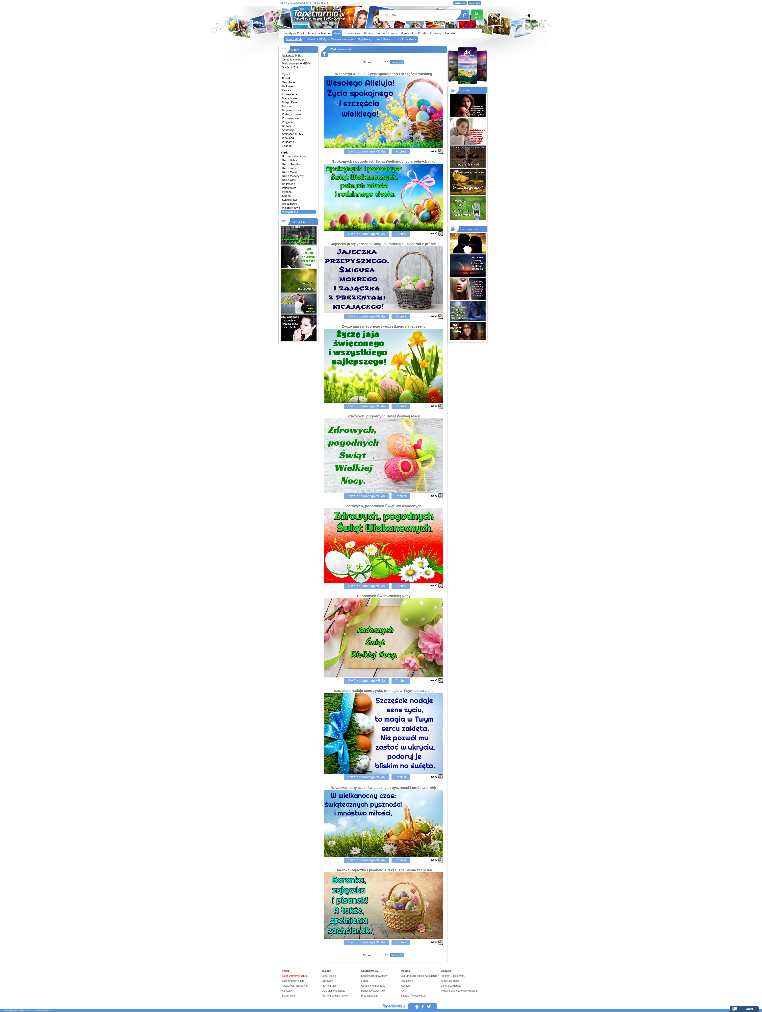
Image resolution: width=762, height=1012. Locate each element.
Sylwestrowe (290, 199)
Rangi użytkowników (373, 990)
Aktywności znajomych (295, 985)
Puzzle (422, 33)
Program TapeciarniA (453, 975)
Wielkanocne (290, 211)
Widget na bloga (450, 980)
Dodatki (450, 33)
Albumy (368, 33)
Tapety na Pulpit (294, 33)
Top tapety (327, 980)
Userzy (392, 33)
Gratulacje (288, 82)
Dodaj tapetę (328, 975)
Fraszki (286, 78)
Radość (287, 126)
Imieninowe (289, 187)
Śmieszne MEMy (292, 133)
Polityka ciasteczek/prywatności (459, 990)
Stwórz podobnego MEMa (366, 151)
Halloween (288, 86)
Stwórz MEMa (294, 39)
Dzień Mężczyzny (293, 175)
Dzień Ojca (289, 179)
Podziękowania (291, 114)
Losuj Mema (383, 39)
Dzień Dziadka (291, 164)
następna (397, 62)
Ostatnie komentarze (373, 985)
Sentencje (288, 129)
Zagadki (287, 145)
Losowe (464, 90)
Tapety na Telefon (319, 33)
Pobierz (400, 151)
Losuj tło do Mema (405, 39)
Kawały (286, 90)
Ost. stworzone (469, 229)
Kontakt (405, 985)
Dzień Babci (289, 160)
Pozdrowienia (290, 118)
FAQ (403, 990)
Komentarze (352, 33)
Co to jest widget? (451, 985)
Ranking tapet (329, 985)
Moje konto (408, 33)
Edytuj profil (288, 995)
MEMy (295, 49)
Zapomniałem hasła (293, 980)
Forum (380, 33)
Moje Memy (364, 39)
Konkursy (436, 33)
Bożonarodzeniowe (294, 156)
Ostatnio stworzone (342, 39)
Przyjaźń (287, 122)
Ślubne (286, 195)
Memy (337, 33)
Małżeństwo (289, 98)
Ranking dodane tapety (334, 995)
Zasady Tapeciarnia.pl (413, 995)
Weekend (288, 137)
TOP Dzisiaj (298, 221)
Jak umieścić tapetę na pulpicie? (420, 975)
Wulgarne (288, 141)
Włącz (749, 1008)
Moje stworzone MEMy (296, 63)
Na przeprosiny (291, 110)
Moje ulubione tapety (333, 990)
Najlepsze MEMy (316, 39)
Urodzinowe (289, 203)
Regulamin (407, 980)
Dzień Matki (289, 172)
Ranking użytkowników (374, 975)
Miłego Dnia (289, 102)
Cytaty (286, 74)
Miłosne (287, 106)
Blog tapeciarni (369, 995)
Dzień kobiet (289, 168)
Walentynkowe (291, 207)
